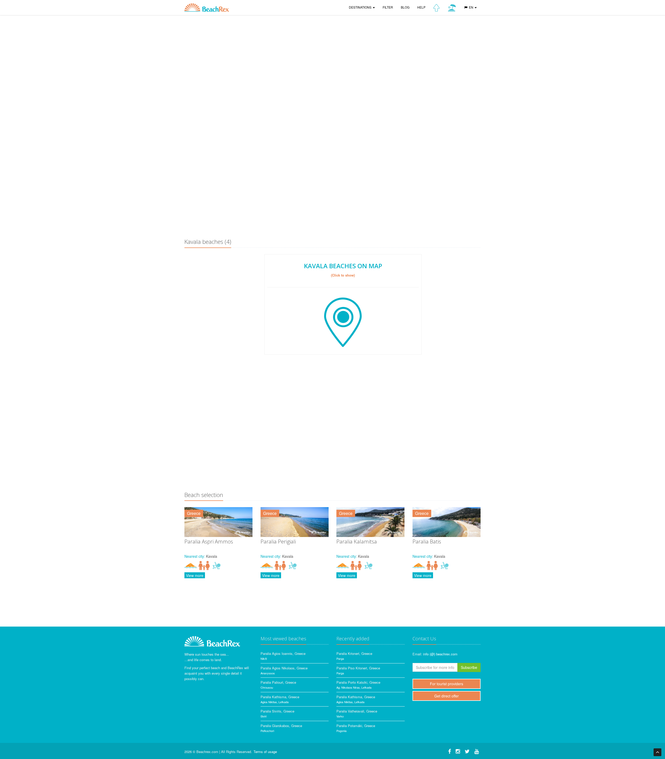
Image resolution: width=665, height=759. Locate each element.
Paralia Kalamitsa (356, 541)
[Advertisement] (332, 193)
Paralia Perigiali (278, 541)
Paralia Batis (427, 541)
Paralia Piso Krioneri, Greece (358, 668)
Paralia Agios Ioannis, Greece (283, 653)
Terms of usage (265, 751)
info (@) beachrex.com (440, 653)
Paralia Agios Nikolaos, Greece (284, 668)
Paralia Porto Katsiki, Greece (358, 682)
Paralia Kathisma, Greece (280, 696)
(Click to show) (343, 275)
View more (194, 575)
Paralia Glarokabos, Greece (281, 725)
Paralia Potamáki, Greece (355, 725)
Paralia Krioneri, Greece (354, 653)
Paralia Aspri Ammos (208, 541)
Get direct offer (446, 695)
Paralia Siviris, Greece (277, 711)
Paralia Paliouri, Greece (278, 682)
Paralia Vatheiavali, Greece (356, 711)
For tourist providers (446, 683)
